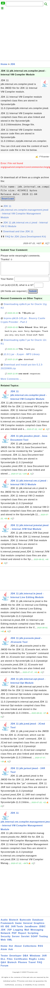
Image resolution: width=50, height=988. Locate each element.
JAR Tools (17, 926)
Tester (4, 955)
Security (6, 936)
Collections (30, 946)
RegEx (33, 959)
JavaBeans (31, 926)
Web (3, 940)
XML (9, 940)
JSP (9, 930)
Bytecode (25, 920)
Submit (33, 291)
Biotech (13, 920)
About (18, 946)
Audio (4, 920)
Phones (22, 962)
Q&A (3, 962)
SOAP (34, 936)
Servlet (25, 936)
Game (18, 923)
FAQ (39, 962)
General (27, 923)
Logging (18, 930)
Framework (7, 923)
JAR (44, 955)
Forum (4, 965)
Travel (32, 962)
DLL (3, 959)
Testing (43, 936)
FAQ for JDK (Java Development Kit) (25, 236)
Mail (26, 930)
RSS (40, 946)
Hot (11, 946)
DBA (25, 955)
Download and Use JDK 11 (18, 231)
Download (8, 198)
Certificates (21, 959)
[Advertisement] (25, 36)
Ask (10, 949)
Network (5, 933)
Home (4, 64)
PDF (14, 933)
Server (16, 936)
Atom (4, 949)
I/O (2, 926)
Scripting (33, 933)
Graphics (39, 923)
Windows (35, 955)
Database (37, 920)
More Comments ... (11, 379)
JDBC (42, 926)
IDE (7, 926)
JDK (12, 64)
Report (22, 933)
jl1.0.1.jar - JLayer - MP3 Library (22, 354)
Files (10, 959)
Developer (15, 955)
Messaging (37, 930)
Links (41, 959)
